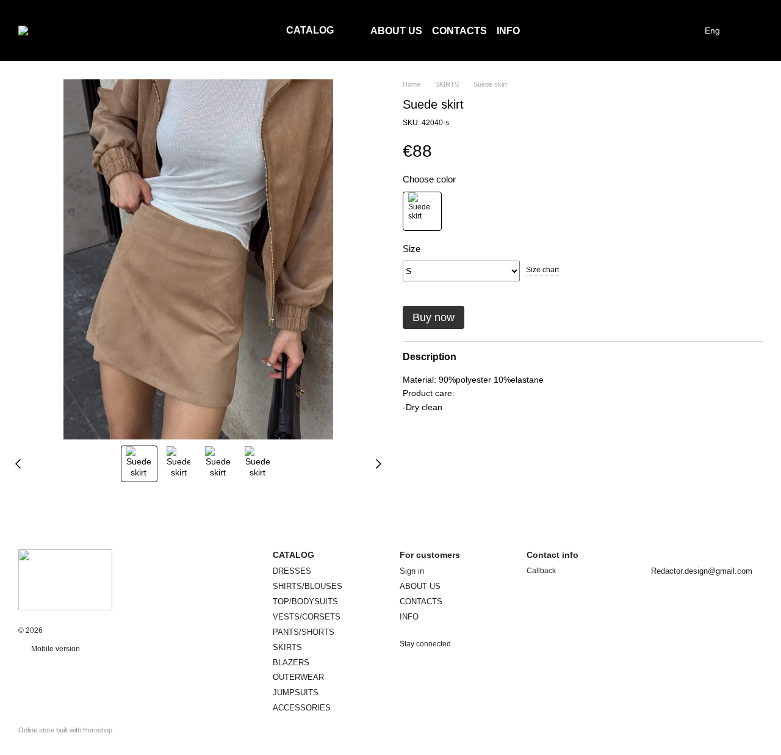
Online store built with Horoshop (65, 730)
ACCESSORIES (302, 707)
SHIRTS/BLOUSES (307, 586)
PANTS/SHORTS (303, 632)
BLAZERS (291, 662)
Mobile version (54, 649)
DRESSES (292, 571)
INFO (508, 31)
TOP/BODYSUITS (305, 601)
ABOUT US (396, 31)
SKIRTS (287, 647)
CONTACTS (459, 31)
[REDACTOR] (65, 579)
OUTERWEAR (298, 677)
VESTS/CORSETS (306, 616)
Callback (541, 570)
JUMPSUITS (296, 692)
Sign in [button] (412, 571)
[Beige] (422, 210)
